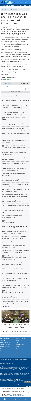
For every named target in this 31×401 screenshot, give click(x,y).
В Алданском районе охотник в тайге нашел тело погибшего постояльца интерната (15, 251)
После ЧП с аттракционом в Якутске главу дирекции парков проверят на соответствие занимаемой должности (15, 257)
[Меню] (25, 399)
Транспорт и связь (20, 350)
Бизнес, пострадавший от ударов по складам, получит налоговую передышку (14, 179)
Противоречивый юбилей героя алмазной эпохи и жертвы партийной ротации (14, 164)
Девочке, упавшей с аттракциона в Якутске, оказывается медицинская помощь (14, 232)
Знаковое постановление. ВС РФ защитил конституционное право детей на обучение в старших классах (14, 107)
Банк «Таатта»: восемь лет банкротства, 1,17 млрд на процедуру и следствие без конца (15, 279)
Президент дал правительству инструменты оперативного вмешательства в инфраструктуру (15, 129)
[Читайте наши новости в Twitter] (23, 2)
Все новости (6, 306)
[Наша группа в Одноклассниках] (28, 2)
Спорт (17, 346)
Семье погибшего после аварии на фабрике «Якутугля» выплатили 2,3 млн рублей (14, 237)
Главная (4, 9)
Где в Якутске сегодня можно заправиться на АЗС (14, 211)
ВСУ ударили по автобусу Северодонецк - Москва (15, 133)
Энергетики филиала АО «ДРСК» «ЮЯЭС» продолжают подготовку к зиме (13, 269)
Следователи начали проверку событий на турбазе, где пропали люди (15, 185)
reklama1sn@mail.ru (19, 369)
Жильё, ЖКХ (3, 340)
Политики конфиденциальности (16, 395)
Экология (18, 353)
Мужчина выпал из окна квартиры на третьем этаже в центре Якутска (14, 246)
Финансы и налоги (20, 338)
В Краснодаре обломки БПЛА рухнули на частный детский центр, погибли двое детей (14, 195)
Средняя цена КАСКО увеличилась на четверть (15, 241)
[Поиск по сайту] (15, 399)
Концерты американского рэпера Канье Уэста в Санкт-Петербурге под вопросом (15, 96)
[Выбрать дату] (25, 89)
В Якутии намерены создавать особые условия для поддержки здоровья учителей (15, 263)
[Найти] (28, 89)
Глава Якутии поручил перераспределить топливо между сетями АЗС (14, 221)
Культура (18, 342)
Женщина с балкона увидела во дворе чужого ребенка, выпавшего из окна (14, 169)
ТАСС (7, 31)
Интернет (2, 350)
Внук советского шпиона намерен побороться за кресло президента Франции (15, 190)
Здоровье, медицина (5, 344)
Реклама (28, 386)
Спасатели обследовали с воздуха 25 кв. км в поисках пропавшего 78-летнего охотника (14, 227)
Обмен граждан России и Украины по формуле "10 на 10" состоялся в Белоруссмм (15, 101)
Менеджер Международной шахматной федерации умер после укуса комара (13, 113)
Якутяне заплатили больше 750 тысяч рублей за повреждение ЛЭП (15, 274)
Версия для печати (8, 83)
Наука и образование (5, 342)
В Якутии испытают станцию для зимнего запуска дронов (13, 174)
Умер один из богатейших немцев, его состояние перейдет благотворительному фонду (15, 146)
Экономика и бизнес (5, 348)
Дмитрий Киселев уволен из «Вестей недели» (13, 118)
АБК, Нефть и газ (4, 353)
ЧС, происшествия (12, 9)
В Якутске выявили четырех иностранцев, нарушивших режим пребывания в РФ (13, 200)
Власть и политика (4, 338)
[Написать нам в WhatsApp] (25, 2)
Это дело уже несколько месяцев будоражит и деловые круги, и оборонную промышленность (15, 302)
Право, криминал (20, 344)
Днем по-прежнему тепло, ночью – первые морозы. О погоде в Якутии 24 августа (15, 291)
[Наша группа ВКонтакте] (20, 2)
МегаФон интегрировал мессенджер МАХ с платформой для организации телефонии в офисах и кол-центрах (14, 152)
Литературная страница (6, 355)
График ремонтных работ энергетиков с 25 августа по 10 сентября (14, 158)
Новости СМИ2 (4, 86)
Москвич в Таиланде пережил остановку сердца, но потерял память (15, 206)
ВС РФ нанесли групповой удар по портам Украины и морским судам (13, 123)
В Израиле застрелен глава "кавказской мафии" (15, 137)
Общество (18, 340)
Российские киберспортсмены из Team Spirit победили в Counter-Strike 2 (14, 296)
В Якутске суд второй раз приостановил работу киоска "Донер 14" (14, 216)
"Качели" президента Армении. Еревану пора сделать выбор (14, 141)
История (18, 348)
